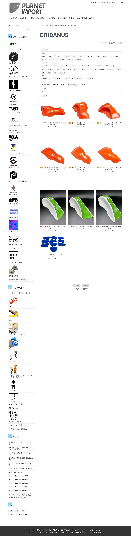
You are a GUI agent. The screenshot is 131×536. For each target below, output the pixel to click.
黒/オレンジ (102, 69)
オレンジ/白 (62, 72)
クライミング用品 (15, 404)
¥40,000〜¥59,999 (68, 78)
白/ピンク (100, 66)
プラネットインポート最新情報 (21, 468)
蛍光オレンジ (59, 56)
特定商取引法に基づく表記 (59, 530)
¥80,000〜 (92, 78)
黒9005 (67, 56)
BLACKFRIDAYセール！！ (19, 472)
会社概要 (63, 18)
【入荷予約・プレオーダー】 (20, 293)
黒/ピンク (76, 69)
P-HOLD (12, 231)
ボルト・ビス (14, 361)
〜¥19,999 (44, 78)
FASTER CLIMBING (16, 154)
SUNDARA (13, 63)
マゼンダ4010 (106, 56)
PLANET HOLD (15, 112)
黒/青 (83, 69)
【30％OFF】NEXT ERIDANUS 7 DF (54, 227)
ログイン (106, 2)
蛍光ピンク (70, 59)
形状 (10, 348)
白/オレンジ (51, 69)
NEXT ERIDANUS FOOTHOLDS (53, 255)
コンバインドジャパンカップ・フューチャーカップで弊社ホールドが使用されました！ (21, 495)
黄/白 (49, 72)
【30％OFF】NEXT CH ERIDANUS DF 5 (82, 168)
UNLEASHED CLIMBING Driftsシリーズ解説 (21, 448)
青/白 (43, 72)
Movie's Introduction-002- (19, 479)
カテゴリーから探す (18, 18)
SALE (83, 85)
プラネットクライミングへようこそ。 (21, 453)
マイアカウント (83, 2)
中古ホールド (14, 248)
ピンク (56, 66)
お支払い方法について (17, 511)
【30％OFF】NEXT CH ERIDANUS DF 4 (54, 168)
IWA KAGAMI (14, 217)
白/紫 (58, 69)
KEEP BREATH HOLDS (18, 126)
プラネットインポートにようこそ (21, 443)
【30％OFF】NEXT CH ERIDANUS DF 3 (110, 123)
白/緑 (93, 66)
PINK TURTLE (14, 195)
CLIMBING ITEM (15, 262)
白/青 (107, 66)
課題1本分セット (15, 421)
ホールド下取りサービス (18, 279)
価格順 (113, 43)
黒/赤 (95, 69)
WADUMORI (13, 104)
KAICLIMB (13, 204)
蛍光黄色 (78, 59)
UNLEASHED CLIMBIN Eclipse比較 (21, 459)
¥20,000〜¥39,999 (55, 78)
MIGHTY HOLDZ (15, 49)
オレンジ (76, 66)
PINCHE (55, 85)
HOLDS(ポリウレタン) (73, 85)
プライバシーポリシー (80, 530)
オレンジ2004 (45, 59)
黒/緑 (69, 69)
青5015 (74, 56)
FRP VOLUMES (46, 85)
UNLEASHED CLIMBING (18, 77)
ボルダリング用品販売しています (21, 464)
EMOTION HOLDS (16, 132)
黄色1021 (61, 59)
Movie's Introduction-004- (19, 487)
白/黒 (88, 66)
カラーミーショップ (36, 532)
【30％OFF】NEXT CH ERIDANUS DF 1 (53, 123)
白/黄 (113, 66)
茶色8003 (115, 56)
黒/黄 (89, 69)
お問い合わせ (89, 18)
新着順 (120, 43)
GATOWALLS (14, 167)
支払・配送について (40, 530)
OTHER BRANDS (15, 245)
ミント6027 (90, 56)
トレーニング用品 (15, 425)
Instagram (75, 18)
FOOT (62, 85)
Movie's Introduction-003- (19, 483)
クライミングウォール (17, 334)
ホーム (41, 25)
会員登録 (96, 2)
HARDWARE (14, 276)
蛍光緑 (43, 56)
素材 (10, 320)
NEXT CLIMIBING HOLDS (57, 25)
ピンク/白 (116, 69)
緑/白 (110, 69)
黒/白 (64, 69)
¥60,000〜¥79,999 (81, 78)
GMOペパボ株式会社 (75, 532)
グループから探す (37, 18)
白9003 (98, 56)
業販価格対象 (14, 408)
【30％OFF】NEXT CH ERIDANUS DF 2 (82, 123)
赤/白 (54, 72)
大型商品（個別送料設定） (19, 429)
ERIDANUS (74, 25)
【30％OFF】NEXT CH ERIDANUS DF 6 (110, 168)
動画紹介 (52, 18)
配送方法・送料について (18, 514)
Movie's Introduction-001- (19, 476)
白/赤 (43, 69)
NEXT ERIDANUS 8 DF (82, 226)
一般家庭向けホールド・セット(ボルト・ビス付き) (21, 376)
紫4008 (54, 59)
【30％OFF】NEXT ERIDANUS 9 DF (110, 227)
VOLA (11, 140)
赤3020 (50, 56)
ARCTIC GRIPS (15, 90)
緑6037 (81, 56)
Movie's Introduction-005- (19, 490)
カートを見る (119, 2)
